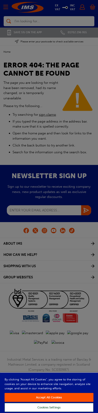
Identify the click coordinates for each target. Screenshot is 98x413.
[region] (49, 392)
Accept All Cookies (49, 397)
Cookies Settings (49, 407)
